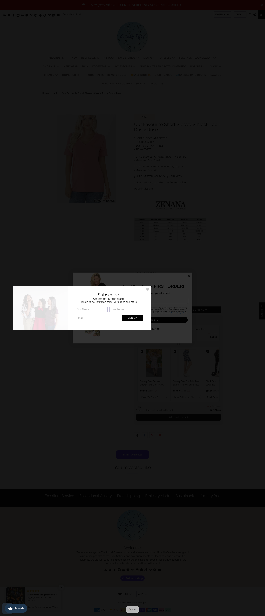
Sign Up (183, 317)
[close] (198, 289)
